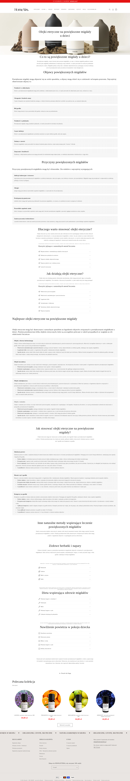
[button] (44, 9)
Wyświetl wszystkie (65, 725)
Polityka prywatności (17, 748)
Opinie (68, 748)
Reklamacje (42, 753)
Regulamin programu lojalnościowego (21, 750)
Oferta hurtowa (42, 742)
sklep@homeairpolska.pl (100, 741)
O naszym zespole (71, 742)
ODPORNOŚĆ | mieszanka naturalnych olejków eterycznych (105, 716)
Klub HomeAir (42, 758)
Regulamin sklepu (16, 742)
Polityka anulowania (105, 780)
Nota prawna (68, 780)
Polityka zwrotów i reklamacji (19, 745)
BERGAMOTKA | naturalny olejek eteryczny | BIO (78, 716)
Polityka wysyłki (96, 780)
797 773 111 (97, 747)
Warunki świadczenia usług (78, 780)
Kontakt (41, 745)
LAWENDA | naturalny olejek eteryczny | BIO (24, 715)
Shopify (41, 780)
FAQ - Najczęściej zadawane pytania (47, 750)
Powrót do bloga (66, 673)
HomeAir (26, 780)
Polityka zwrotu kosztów (59, 780)
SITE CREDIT (31, 780)
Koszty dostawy (43, 748)
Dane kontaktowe (88, 780)
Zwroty (41, 756)
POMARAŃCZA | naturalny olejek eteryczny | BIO (51, 716)
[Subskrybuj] (76, 767)
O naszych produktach (72, 745)
